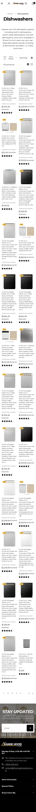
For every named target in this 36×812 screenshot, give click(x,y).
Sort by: (9, 58)
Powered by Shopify (27, 808)
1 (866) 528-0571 (11, 764)
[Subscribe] (30, 728)
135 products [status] (8, 65)
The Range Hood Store (14, 808)
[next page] (32, 693)
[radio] (28, 64)
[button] (3, 3)
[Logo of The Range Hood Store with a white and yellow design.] (12, 746)
